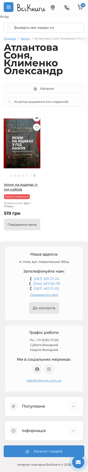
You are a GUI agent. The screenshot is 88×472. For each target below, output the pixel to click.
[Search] (9, 27)
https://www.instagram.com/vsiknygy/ (49, 369)
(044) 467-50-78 (46, 283)
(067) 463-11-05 (46, 288)
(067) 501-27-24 (46, 279)
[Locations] (52, 7)
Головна (10, 38)
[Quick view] (36, 118)
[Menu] (8, 7)
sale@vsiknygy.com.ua (44, 380)
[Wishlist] (36, 127)
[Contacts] (67, 7)
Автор (25, 38)
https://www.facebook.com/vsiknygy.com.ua (37, 369)
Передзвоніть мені (44, 295)
